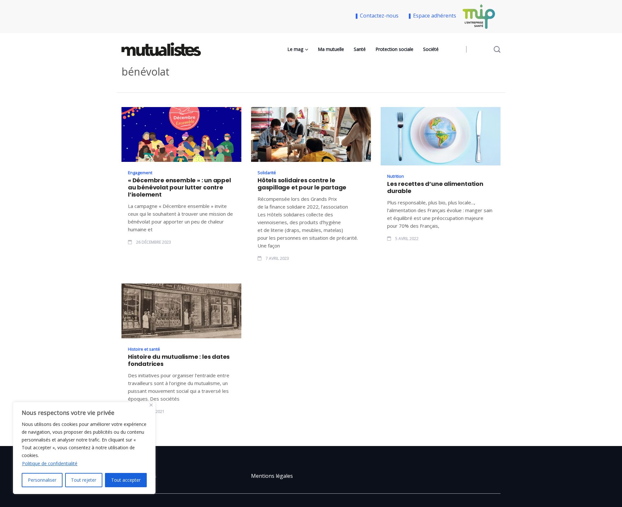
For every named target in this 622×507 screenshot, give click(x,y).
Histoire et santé (144, 349)
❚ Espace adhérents (432, 15)
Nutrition (395, 176)
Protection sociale (394, 49)
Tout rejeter (83, 480)
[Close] (151, 405)
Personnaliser (42, 480)
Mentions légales (272, 475)
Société (431, 49)
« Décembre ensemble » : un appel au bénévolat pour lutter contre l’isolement (179, 187)
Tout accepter (126, 480)
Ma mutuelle (331, 49)
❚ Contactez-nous (377, 15)
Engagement (140, 172)
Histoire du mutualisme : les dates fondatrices (179, 360)
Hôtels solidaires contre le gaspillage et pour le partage (302, 184)
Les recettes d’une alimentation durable (435, 187)
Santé (360, 49)
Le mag (295, 49)
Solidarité (267, 172)
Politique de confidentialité (49, 463)
